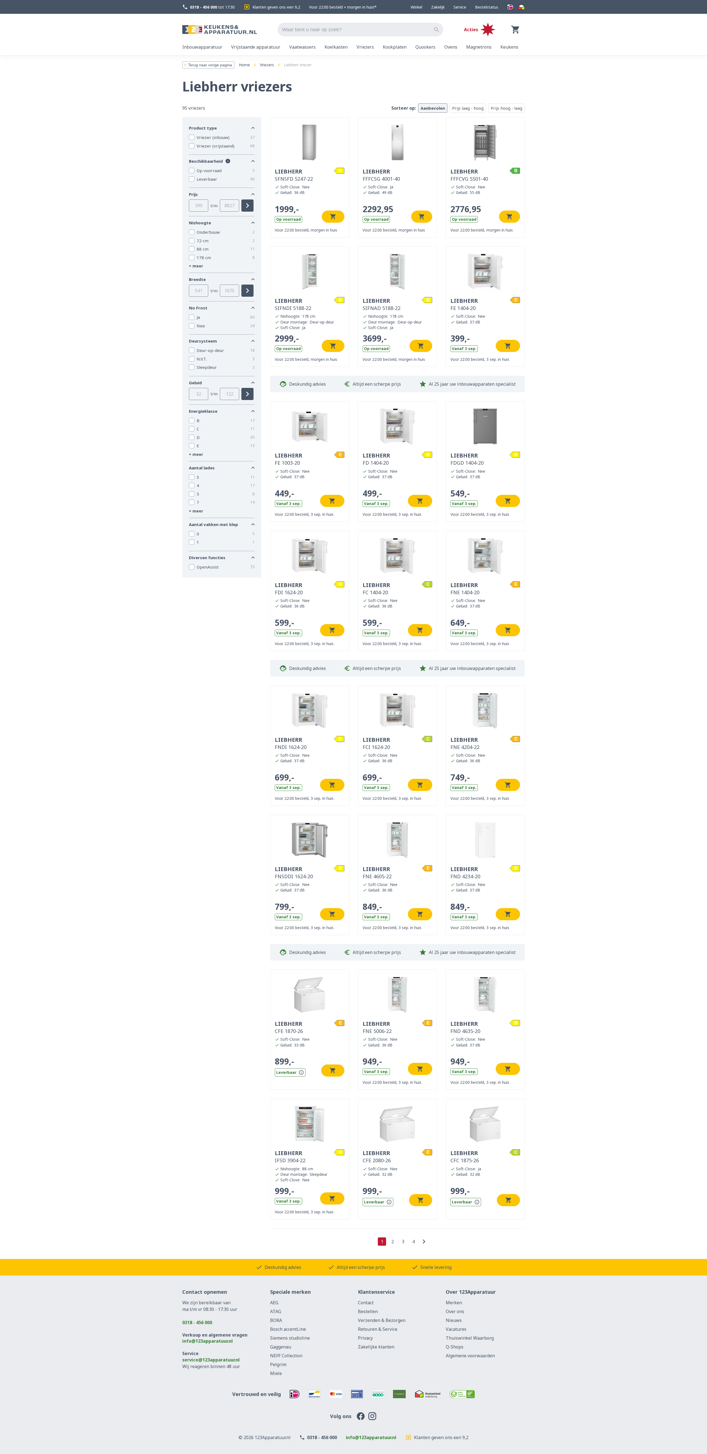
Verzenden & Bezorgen (381, 1320)
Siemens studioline (290, 1338)
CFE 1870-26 (289, 1027)
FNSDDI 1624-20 (294, 872)
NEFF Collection (286, 1356)
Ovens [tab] (450, 47)
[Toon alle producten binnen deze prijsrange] (247, 205)
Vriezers (267, 64)
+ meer (196, 266)
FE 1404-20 (464, 304)
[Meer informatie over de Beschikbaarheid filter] (228, 161)
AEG (274, 1303)
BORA (276, 1320)
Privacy (365, 1338)
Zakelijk (438, 7)
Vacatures (456, 1329)
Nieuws (454, 1320)
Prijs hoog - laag (506, 108)
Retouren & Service (377, 1329)
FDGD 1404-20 (467, 459)
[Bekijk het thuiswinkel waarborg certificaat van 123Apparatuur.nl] (428, 1394)
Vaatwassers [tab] (302, 47)
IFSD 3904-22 (290, 1156)
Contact (366, 1303)
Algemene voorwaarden (470, 1356)
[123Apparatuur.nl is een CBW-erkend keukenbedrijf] (462, 1394)
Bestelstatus (486, 7)
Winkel (416, 7)
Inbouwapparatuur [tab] (202, 47)
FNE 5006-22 (377, 1027)
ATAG (275, 1311)
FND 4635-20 (465, 1027)
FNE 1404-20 (464, 588)
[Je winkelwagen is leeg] (516, 29)
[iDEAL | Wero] (510, 7)
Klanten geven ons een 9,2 (276, 7)
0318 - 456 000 (197, 1322)
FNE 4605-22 (377, 872)
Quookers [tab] (425, 47)
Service (459, 7)
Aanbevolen (433, 108)
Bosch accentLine (288, 1329)
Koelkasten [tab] (336, 47)
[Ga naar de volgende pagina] (424, 1241)
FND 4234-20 (465, 872)
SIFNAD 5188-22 (381, 304)
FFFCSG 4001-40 (381, 175)
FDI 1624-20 (289, 588)
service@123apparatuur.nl (211, 1360)
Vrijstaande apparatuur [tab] (255, 47)
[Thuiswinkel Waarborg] (521, 7)
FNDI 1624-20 (291, 743)
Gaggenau (280, 1347)
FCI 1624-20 (376, 743)
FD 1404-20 (376, 459)
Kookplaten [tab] (395, 47)
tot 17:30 (212, 7)
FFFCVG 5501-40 (469, 175)
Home (244, 64)
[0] (516, 29)
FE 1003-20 (288, 459)
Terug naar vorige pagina (210, 65)
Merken (454, 1303)
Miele (276, 1373)
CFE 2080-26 (377, 1156)
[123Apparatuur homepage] (219, 29)
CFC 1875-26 (464, 1156)
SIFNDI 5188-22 (293, 304)
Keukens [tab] (509, 47)
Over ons (455, 1311)
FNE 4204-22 (464, 743)
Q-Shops (454, 1347)
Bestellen (368, 1311)
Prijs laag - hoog (468, 108)
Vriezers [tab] (365, 47)
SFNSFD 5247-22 (294, 175)
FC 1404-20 (376, 588)
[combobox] (360, 29)
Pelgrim (278, 1364)
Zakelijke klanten (376, 1347)
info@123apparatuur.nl (207, 1341)
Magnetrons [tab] (479, 47)
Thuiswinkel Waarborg (470, 1338)
